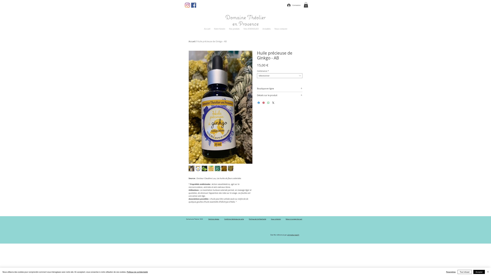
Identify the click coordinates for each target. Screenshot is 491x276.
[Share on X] (273, 102)
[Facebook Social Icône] (193, 5)
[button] (306, 5)
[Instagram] (187, 5)
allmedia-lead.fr (293, 235)
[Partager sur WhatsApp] (268, 102)
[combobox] (279, 75)
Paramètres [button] (451, 272)
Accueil (192, 41)
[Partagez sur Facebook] (258, 102)
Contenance (263, 71)
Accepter (479, 272)
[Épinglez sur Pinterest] (263, 102)
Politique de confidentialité (137, 272)
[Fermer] (487, 272)
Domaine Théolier (245, 17)
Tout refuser (465, 272)
